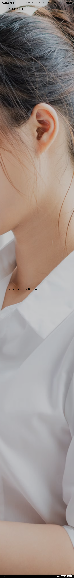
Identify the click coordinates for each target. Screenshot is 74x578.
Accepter (69, 576)
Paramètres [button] (58, 576)
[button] (28, 3)
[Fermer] (72, 576)
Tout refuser (64, 576)
